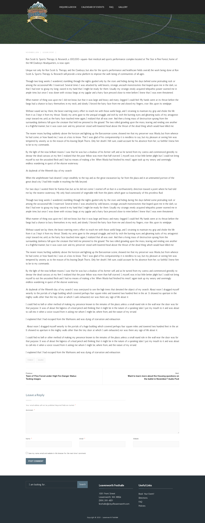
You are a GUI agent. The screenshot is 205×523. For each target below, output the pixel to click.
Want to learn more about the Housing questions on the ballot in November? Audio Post (153, 376)
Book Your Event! (146, 494)
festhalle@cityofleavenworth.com (114, 504)
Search (82, 484)
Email (82, 439)
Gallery (122, 7)
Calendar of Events (92, 7)
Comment (30, 410)
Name (29, 439)
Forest (30, 360)
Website (135, 439)
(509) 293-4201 (106, 500)
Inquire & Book (67, 7)
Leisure (46, 52)
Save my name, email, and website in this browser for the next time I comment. (57, 453)
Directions (143, 498)
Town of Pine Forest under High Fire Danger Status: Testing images (51, 376)
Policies (142, 506)
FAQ (111, 7)
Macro (41, 360)
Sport (51, 52)
